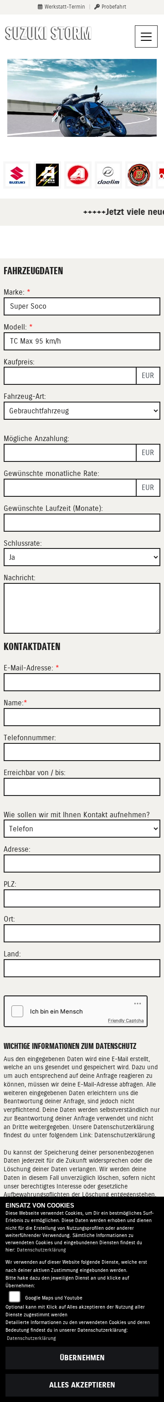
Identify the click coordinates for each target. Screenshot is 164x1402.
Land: (12, 954)
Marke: (14, 292)
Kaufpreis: (19, 362)
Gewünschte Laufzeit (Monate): (53, 508)
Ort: (9, 919)
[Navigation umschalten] (146, 36)
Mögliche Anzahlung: (36, 438)
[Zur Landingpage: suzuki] (17, 175)
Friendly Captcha (126, 1020)
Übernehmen (82, 1357)
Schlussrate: (23, 543)
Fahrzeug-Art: (25, 396)
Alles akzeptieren (82, 1385)
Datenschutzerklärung (124, 1135)
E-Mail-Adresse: (31, 668)
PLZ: (10, 884)
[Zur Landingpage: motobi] (139, 175)
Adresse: (17, 849)
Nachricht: (20, 577)
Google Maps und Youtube (53, 1298)
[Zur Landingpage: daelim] (108, 175)
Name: (14, 703)
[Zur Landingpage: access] (47, 175)
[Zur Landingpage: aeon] (78, 175)
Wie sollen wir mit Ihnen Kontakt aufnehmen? (77, 814)
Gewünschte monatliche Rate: (51, 473)
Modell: (15, 327)
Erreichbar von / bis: (35, 772)
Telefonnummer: (30, 737)
